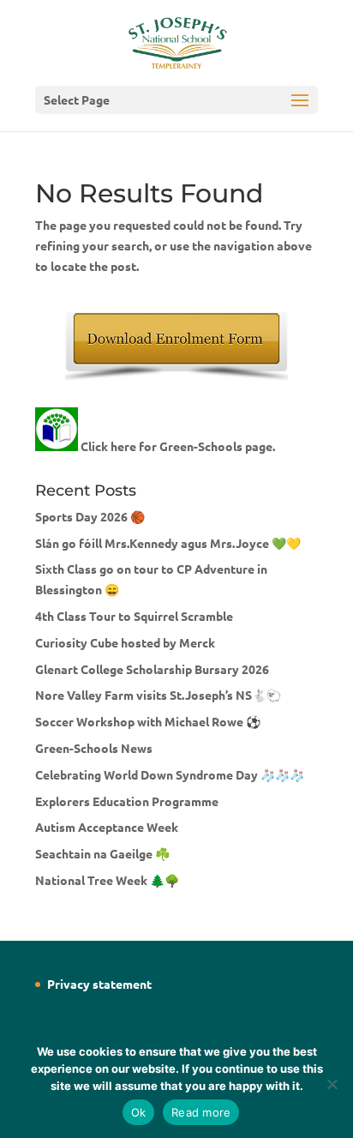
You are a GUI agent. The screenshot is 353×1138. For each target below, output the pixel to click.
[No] (331, 1084)
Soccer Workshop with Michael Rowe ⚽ (147, 721)
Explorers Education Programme (126, 801)
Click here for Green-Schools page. (178, 446)
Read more (200, 1112)
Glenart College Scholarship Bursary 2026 (152, 669)
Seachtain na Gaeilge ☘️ (102, 853)
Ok (139, 1112)
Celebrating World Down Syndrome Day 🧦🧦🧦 (169, 774)
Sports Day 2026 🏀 (90, 516)
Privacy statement (99, 983)
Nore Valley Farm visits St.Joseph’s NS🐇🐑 (158, 694)
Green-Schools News (94, 748)
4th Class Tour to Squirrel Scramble (134, 615)
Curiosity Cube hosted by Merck (125, 642)
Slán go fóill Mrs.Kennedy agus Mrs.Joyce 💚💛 (168, 543)
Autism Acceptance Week (106, 826)
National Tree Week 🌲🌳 (107, 880)
